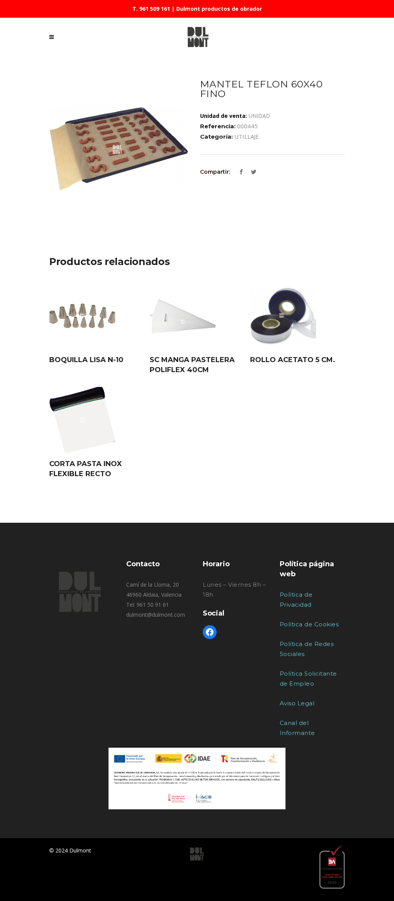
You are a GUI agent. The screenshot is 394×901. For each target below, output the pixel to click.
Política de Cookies (309, 624)
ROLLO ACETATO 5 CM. (292, 360)
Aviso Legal (297, 703)
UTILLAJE (246, 136)
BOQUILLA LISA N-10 (86, 360)
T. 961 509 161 (151, 8)
